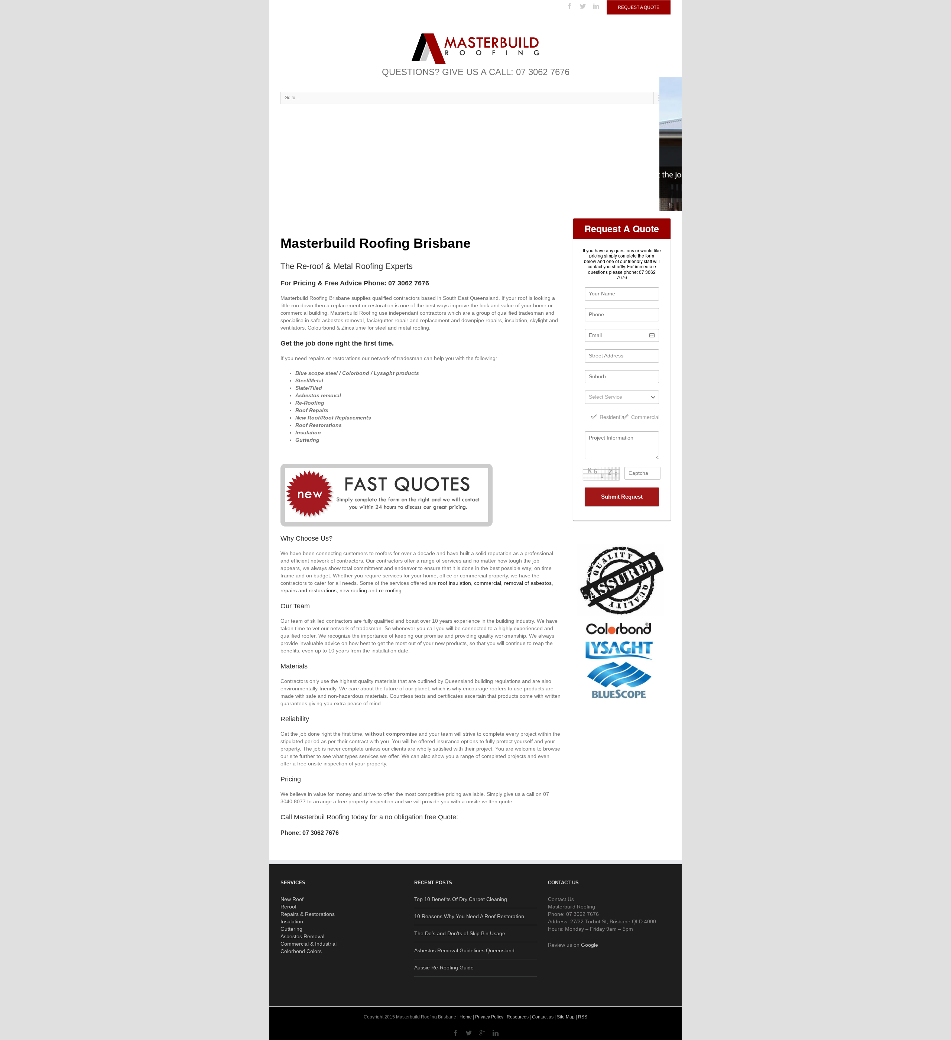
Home (466, 1017)
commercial (487, 583)
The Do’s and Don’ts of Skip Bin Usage (459, 933)
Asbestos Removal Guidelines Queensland (464, 950)
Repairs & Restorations (307, 914)
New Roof (292, 899)
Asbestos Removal (302, 936)
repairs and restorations (308, 590)
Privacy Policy (489, 1017)
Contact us (543, 1017)
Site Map (566, 1017)
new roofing (353, 590)
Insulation (291, 921)
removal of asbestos (528, 583)
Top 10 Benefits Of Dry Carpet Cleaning (460, 899)
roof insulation (454, 583)
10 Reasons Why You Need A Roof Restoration (469, 916)
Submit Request (622, 496)
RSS (582, 1017)
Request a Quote (638, 7)
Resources (518, 1017)
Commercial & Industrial (308, 944)
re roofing (390, 590)
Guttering (291, 929)
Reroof (288, 907)
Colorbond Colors (301, 951)
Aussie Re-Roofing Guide (444, 968)
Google (589, 945)
